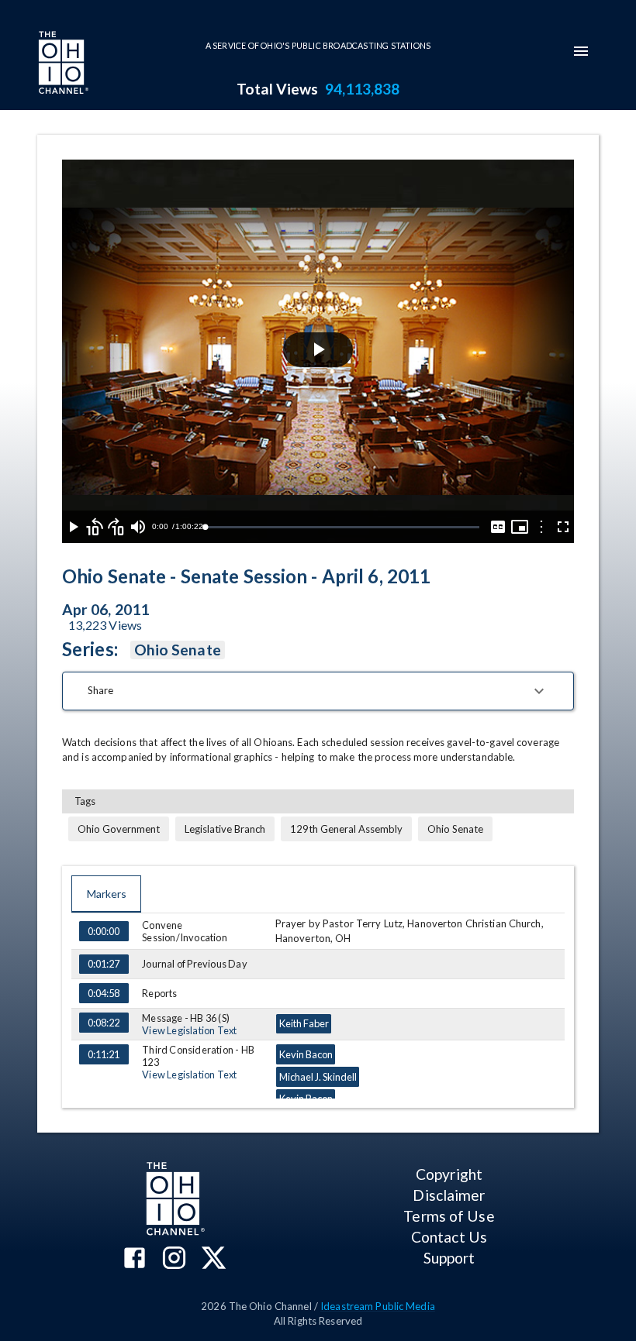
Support (449, 1257)
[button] (318, 691)
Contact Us (449, 1236)
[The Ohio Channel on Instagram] (174, 1259)
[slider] (342, 527)
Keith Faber (304, 1023)
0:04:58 (103, 993)
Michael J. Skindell (318, 1077)
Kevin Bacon (306, 1054)
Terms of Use (448, 1216)
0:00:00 (103, 931)
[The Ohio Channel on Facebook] (134, 1259)
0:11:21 (103, 1054)
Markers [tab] (106, 893)
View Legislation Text (189, 1030)
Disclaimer (449, 1195)
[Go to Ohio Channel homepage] (62, 64)
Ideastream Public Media (377, 1306)
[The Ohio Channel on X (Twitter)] (213, 1259)
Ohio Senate (177, 649)
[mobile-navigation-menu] (580, 51)
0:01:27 (103, 964)
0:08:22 (103, 1022)
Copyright (449, 1174)
